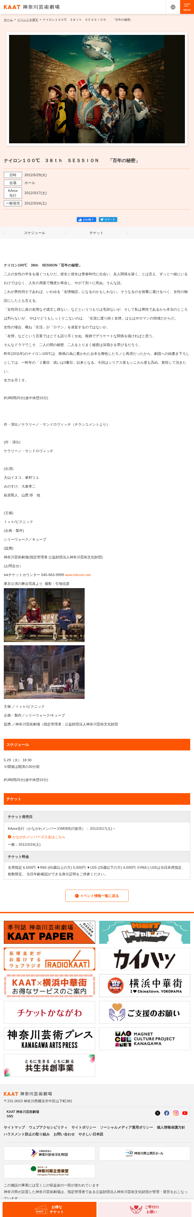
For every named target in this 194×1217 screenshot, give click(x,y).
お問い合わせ (64, 1134)
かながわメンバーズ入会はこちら (38, 837)
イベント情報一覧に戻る (99, 896)
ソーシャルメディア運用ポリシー (126, 1127)
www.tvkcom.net (78, 575)
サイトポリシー (83, 1127)
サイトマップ (14, 1127)
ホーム (8, 19)
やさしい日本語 (91, 1134)
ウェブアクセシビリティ (48, 1127)
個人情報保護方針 (171, 1127)
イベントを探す (27, 19)
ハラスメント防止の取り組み (27, 1134)
